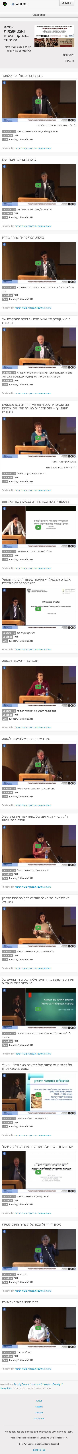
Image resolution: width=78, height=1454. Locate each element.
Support (39, 1406)
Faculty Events (21, 1384)
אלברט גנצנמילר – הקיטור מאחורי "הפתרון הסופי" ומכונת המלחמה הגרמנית (36, 581)
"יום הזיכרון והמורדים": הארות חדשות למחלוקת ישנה (37, 1146)
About (39, 1401)
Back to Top (39, 1450)
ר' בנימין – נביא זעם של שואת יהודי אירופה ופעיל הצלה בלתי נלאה (35, 818)
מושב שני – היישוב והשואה (20, 661)
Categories (39, 14)
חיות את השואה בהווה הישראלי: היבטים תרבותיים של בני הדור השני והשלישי (38, 981)
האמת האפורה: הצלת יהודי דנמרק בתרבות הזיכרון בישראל (35, 900)
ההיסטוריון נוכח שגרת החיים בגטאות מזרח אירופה (36, 501)
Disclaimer (39, 1418)
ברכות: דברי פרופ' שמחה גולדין (23, 237)
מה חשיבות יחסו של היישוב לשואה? (26, 739)
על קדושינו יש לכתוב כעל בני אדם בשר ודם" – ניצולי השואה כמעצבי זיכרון (37, 1067)
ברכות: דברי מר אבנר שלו (19, 159)
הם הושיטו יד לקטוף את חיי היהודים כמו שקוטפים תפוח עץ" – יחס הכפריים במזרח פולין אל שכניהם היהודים (35, 408)
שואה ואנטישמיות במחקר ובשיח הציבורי (33, 148)
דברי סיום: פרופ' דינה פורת (20, 1302)
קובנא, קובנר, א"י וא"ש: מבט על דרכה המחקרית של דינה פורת (36, 321)
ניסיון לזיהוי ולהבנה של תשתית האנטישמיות (31, 1224)
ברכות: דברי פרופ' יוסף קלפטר (23, 76)
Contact (39, 1412)
